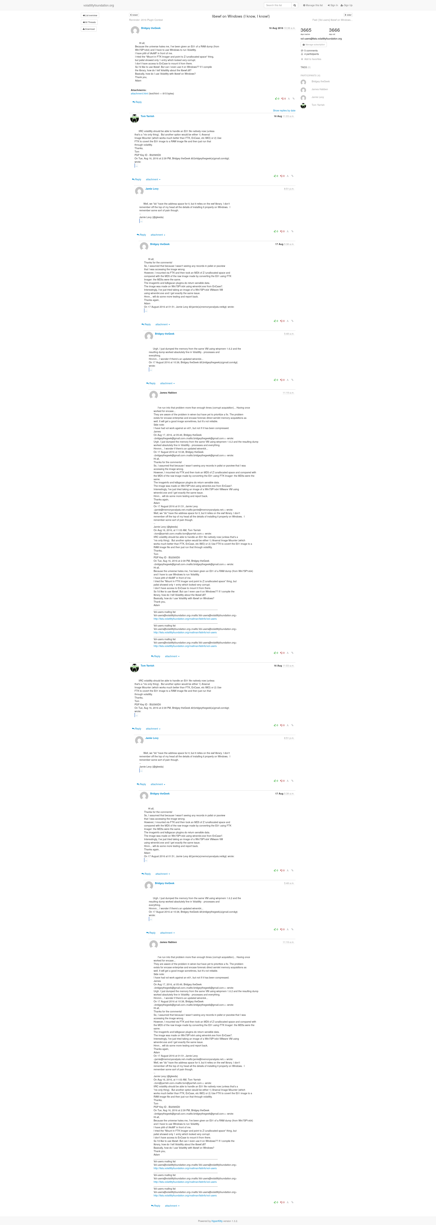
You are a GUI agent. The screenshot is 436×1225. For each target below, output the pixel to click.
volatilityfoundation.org (98, 5)
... (137, 165)
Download (90, 28)
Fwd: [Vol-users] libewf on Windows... (333, 19)
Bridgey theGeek (151, 28)
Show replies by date (284, 110)
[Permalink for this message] (293, 98)
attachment (152, 179)
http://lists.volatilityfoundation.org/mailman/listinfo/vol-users (185, 618)
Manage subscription (315, 44)
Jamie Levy (152, 188)
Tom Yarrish (147, 116)
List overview (91, 15)
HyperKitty (217, 1221)
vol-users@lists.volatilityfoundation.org (321, 38)
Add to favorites (312, 59)
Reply (138, 102)
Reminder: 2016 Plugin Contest (146, 19)
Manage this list (314, 5)
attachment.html (139, 93)
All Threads (90, 22)
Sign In (334, 5)
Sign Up (348, 5)
